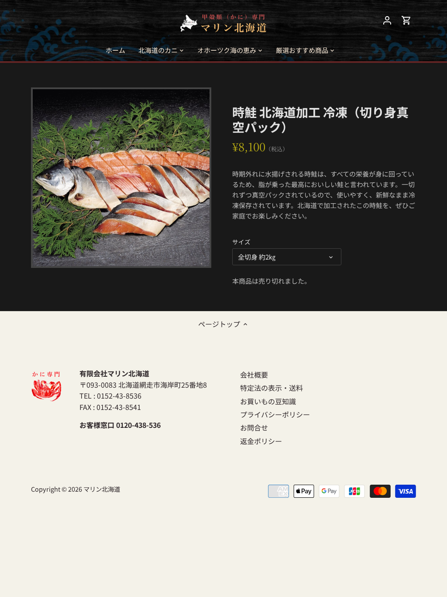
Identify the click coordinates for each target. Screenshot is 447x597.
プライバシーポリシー (275, 414)
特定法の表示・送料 (271, 387)
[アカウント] (387, 20)
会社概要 (254, 374)
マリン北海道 (101, 488)
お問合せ (254, 427)
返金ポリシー (261, 441)
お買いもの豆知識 (268, 401)
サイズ (241, 241)
